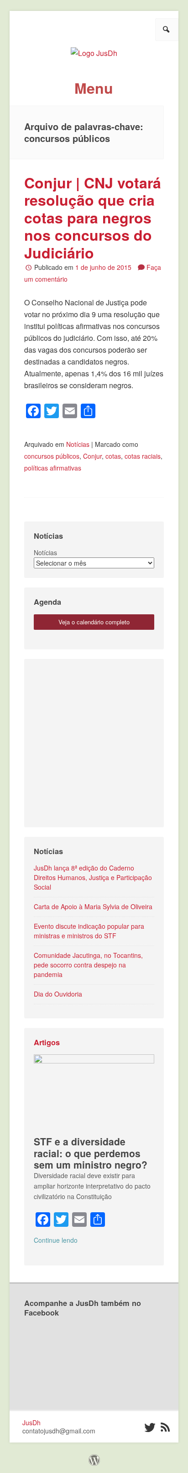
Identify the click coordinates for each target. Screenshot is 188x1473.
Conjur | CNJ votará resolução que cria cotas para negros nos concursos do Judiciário (92, 217)
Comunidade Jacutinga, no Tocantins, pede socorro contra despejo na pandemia (88, 965)
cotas (113, 456)
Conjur (92, 456)
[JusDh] (94, 49)
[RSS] (165, 1427)
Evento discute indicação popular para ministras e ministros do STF (89, 930)
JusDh (31, 1422)
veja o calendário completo (94, 622)
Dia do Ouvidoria (58, 993)
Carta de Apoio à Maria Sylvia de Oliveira (93, 906)
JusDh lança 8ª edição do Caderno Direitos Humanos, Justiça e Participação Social (93, 877)
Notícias (77, 444)
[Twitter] (149, 1427)
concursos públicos (51, 456)
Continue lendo (56, 1240)
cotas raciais (143, 456)
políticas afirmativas (52, 467)
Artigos (47, 1042)
